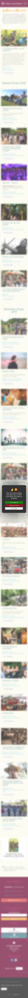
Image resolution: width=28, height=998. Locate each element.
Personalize (14, 508)
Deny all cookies (14, 505)
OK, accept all (14, 502)
